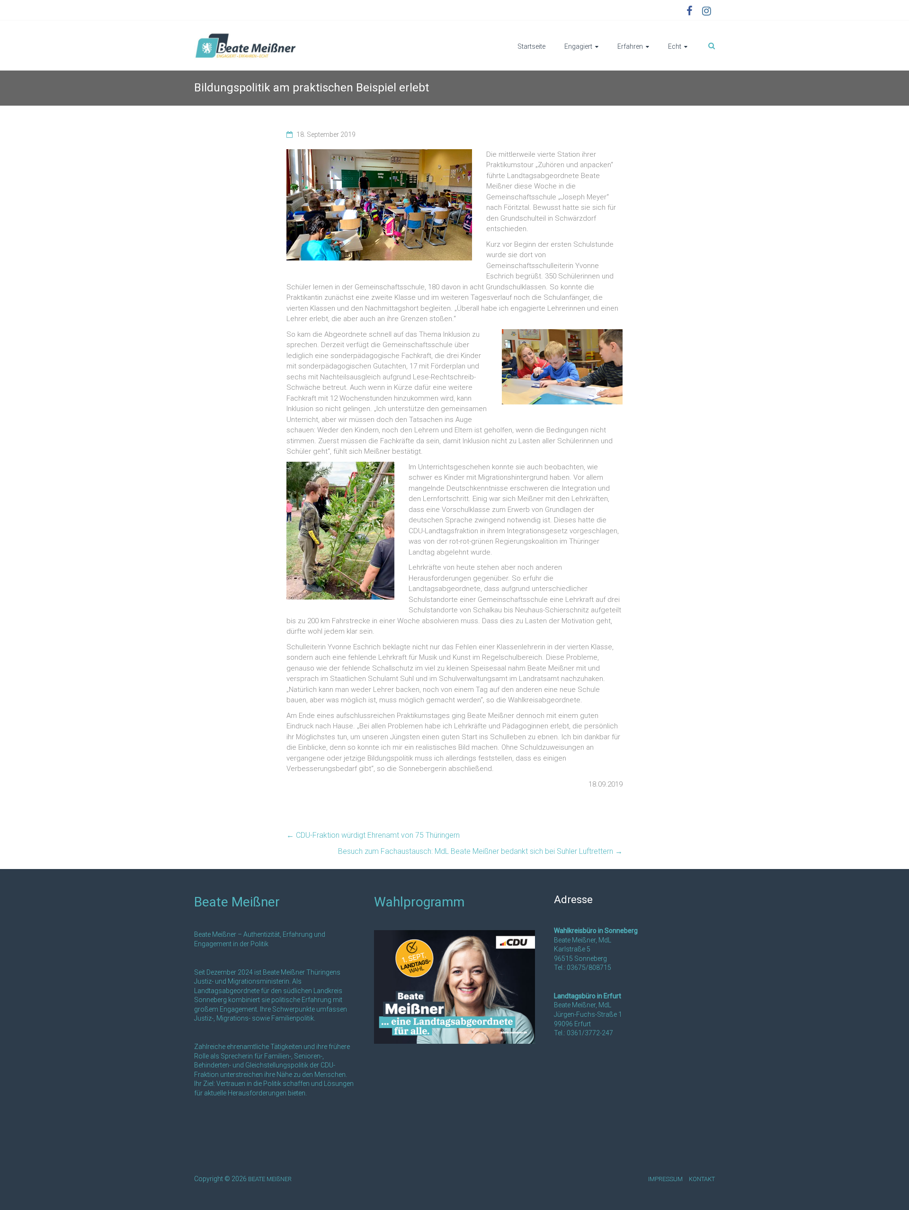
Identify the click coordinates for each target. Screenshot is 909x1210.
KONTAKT (702, 1179)
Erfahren (630, 46)
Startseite (531, 46)
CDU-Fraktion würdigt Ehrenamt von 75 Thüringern (373, 835)
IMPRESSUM (665, 1179)
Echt (674, 46)
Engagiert (578, 46)
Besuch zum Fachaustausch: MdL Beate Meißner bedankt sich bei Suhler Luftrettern (480, 851)
